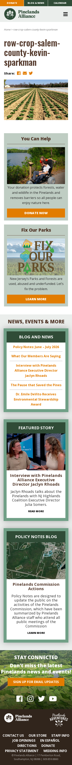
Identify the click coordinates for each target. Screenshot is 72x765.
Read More (36, 511)
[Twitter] (41, 698)
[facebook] (19, 73)
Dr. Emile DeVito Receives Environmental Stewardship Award (36, 399)
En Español (50, 740)
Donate (12, 2)
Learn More (36, 299)
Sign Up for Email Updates (36, 682)
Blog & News (36, 2)
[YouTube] (52, 698)
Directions (27, 745)
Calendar (60, 2)
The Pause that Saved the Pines (36, 385)
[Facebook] (19, 698)
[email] (25, 73)
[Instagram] (30, 698)
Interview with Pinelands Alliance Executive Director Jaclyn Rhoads (36, 370)
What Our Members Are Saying (36, 356)
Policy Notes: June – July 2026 (36, 347)
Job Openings (23, 740)
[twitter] (31, 73)
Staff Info (60, 735)
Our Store (38, 735)
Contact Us (13, 735)
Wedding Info (55, 751)
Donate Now (36, 213)
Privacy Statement (22, 751)
